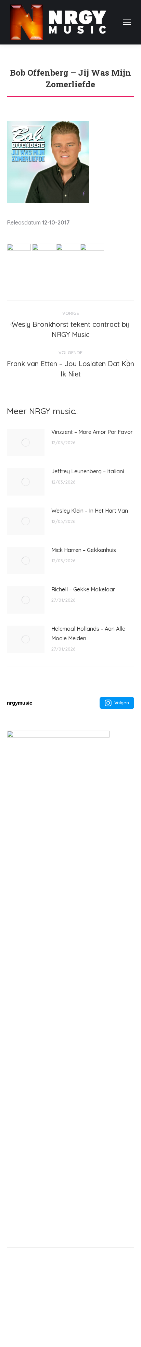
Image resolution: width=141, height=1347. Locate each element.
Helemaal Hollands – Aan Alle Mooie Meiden (88, 633)
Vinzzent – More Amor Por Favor (92, 431)
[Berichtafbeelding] (25, 442)
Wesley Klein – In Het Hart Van (89, 510)
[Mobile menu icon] (127, 22)
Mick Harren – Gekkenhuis (83, 550)
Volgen (121, 702)
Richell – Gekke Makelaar (83, 589)
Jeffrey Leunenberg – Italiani (87, 471)
